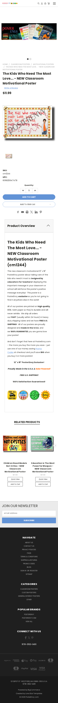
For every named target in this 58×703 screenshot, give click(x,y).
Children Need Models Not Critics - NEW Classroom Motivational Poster (15, 467)
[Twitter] (31, 212)
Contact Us (29, 546)
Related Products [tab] (27, 422)
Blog (29, 567)
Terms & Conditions (29, 556)
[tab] (29, 225)
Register (33, 570)
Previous (3, 445)
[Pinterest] (40, 212)
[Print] (27, 212)
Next (55, 445)
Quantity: (29, 185)
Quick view (15, 479)
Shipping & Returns (29, 560)
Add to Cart (15, 484)
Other (29, 599)
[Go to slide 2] (30, 59)
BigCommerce (34, 690)
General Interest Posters (29, 596)
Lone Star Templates (33, 693)
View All (29, 621)
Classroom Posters (29, 589)
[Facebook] (18, 212)
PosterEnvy (29, 614)
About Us (29, 542)
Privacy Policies (29, 549)
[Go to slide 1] (28, 59)
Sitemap (29, 574)
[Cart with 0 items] (48, 3)
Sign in (24, 570)
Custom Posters (29, 592)
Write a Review (11, 88)
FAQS (29, 553)
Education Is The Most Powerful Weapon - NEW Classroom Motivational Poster (42, 467)
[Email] (22, 212)
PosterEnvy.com (29, 618)
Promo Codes (29, 563)
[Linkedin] (36, 212)
